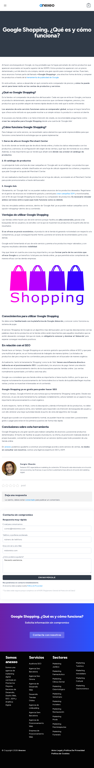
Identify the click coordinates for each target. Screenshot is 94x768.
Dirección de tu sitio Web (12, 546)
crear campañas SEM (65, 193)
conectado (30, 500)
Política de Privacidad (34, 586)
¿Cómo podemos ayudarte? (13, 557)
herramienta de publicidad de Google (43, 77)
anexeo (8, 447)
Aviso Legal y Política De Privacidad (68, 750)
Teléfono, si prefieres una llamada (15, 535)
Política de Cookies (60, 753)
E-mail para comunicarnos (12, 524)
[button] (5, 5)
